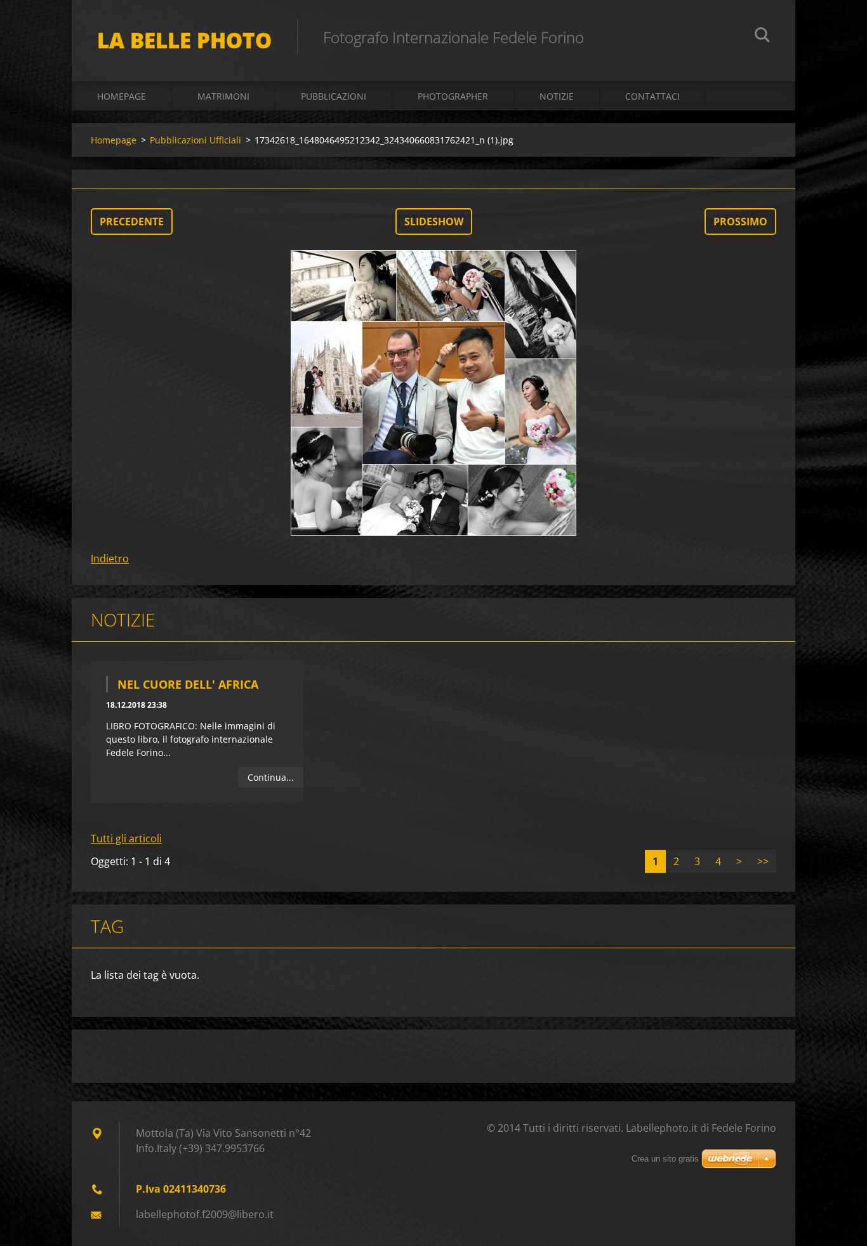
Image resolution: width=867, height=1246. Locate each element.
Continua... (271, 777)
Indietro (110, 559)
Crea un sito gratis (665, 1158)
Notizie (556, 96)
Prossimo (740, 222)
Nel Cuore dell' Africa (187, 684)
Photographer (453, 96)
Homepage (121, 96)
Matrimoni (223, 96)
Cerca (762, 36)
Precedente (132, 222)
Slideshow (433, 222)
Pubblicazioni (333, 96)
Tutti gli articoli (126, 838)
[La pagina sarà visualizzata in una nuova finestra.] (433, 393)
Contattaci (652, 96)
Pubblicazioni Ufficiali (195, 140)
